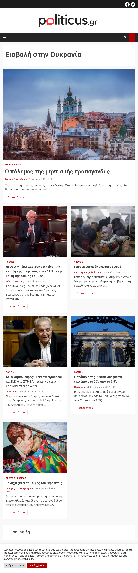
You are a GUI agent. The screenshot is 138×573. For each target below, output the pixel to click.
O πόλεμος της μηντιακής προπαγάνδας (69, 114)
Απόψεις (18, 164)
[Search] (125, 37)
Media (8, 164)
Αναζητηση (132, 37)
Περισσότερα (16, 197)
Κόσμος (10, 262)
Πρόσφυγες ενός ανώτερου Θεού (103, 231)
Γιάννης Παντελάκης (16, 179)
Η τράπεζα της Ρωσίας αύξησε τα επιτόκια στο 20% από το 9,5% (103, 341)
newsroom (12, 391)
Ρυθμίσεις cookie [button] (15, 565)
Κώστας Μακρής (15, 281)
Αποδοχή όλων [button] (37, 565)
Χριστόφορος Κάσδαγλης (88, 272)
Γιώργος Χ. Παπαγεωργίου (20, 488)
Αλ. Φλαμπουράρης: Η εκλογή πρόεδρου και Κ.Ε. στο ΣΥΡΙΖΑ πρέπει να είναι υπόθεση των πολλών (35, 341)
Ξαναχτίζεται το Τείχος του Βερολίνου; (35, 447)
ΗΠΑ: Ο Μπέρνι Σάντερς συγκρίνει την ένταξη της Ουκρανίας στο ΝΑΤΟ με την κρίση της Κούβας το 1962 (35, 231)
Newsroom (80, 387)
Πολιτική (10, 372)
